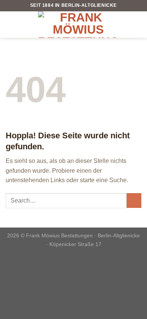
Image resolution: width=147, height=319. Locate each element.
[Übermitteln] (134, 200)
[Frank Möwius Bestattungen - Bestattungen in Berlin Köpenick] (78, 24)
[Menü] (10, 24)
